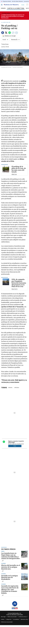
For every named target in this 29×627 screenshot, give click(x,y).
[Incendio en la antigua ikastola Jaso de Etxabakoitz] (24, 576)
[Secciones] (1, 5)
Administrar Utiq (24, 619)
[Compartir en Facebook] (2, 33)
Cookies (2, 619)
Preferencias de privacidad (6, 622)
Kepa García (14, 289)
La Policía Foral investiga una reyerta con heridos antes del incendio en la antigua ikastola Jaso (12, 16)
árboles (10, 387)
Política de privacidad (12, 616)
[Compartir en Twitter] (6, 33)
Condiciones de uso (22, 616)
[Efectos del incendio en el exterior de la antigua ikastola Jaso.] (24, 566)
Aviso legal (3, 616)
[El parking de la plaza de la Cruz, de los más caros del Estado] (6, 169)
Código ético (8, 619)
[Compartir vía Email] (16, 33)
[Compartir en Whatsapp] (9, 33)
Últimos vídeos (8, 549)
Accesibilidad (16, 619)
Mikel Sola (14, 174)
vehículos (16, 387)
